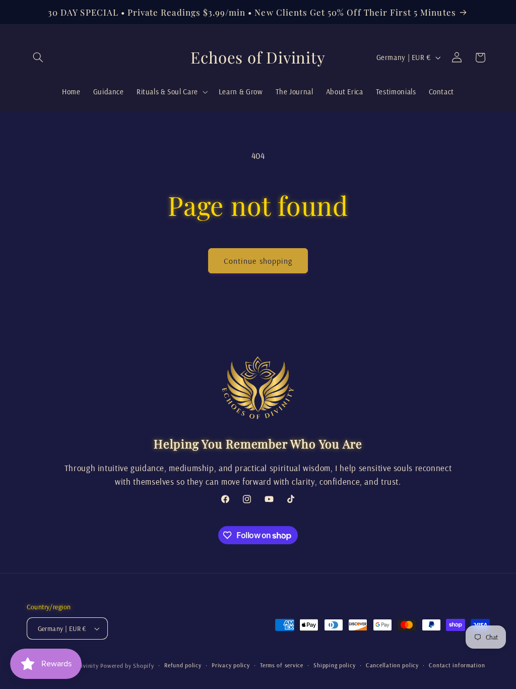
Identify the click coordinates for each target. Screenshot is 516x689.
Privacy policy (230, 665)
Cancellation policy (392, 665)
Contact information (457, 665)
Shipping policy (334, 665)
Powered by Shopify (127, 665)
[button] (38, 57)
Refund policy (183, 665)
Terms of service (281, 665)
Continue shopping (258, 261)
